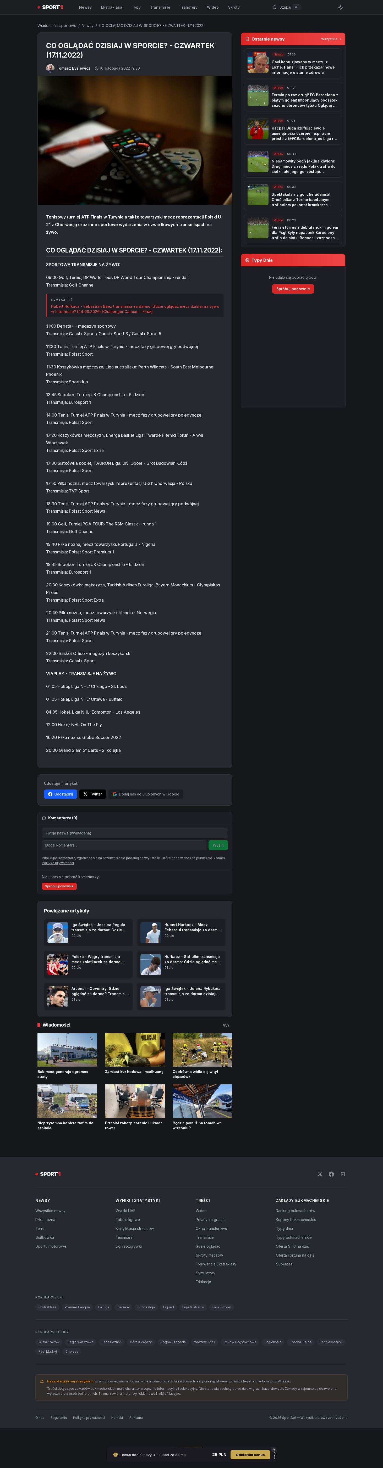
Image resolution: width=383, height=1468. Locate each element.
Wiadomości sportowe (56, 25)
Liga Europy (221, 1307)
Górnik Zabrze (141, 1342)
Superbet (284, 1264)
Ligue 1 (168, 1307)
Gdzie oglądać (208, 1246)
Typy (136, 7)
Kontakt (117, 1418)
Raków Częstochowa (240, 1342)
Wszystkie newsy (50, 1210)
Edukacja (203, 1282)
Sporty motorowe (50, 1246)
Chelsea (71, 1351)
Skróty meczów (209, 1255)
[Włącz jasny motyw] (340, 7)
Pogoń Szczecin (173, 1342)
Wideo (213, 7)
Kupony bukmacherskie (296, 1219)
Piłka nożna (45, 1219)
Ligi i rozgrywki (129, 1246)
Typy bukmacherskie (294, 1237)
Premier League (77, 1307)
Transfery (189, 7)
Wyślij (218, 845)
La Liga (103, 1307)
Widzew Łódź (204, 1342)
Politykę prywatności (58, 863)
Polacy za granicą (211, 1219)
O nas (39, 1418)
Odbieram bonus (250, 1455)
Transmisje (160, 7)
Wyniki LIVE (125, 1210)
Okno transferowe (211, 1228)
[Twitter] (320, 1174)
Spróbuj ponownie (59, 886)
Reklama (136, 1418)
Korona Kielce (300, 1342)
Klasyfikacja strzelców (135, 1228)
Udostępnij (63, 794)
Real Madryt (48, 1351)
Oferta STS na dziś (292, 1246)
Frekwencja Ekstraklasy (216, 1264)
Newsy (85, 7)
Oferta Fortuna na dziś (295, 1255)
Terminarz (124, 1237)
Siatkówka (44, 1237)
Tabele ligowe (128, 1219)
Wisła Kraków (49, 1342)
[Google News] (343, 1174)
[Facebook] (331, 1174)
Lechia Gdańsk (331, 1342)
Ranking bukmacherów (295, 1210)
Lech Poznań (112, 1342)
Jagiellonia (273, 1342)
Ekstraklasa (111, 7)
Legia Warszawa (80, 1342)
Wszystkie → (331, 39)
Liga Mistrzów (193, 1307)
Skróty (234, 7)
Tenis (40, 1228)
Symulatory (205, 1273)
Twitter (96, 794)
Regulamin (59, 1418)
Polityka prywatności (89, 1418)
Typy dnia (284, 1228)
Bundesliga (146, 1307)
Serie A (123, 1307)
